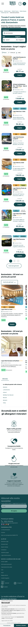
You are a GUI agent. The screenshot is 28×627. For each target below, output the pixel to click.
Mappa (4, 52)
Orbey (4, 402)
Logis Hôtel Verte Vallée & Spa (19, 214)
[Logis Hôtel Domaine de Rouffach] (7, 61)
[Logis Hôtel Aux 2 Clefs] (7, 113)
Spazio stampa (4, 547)
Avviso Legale (4, 561)
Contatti (3, 532)
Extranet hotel (4, 544)
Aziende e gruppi (5, 552)
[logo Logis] (13, 3)
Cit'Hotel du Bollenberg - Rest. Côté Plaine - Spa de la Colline (20, 86)
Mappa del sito (4, 575)
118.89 (20, 98)
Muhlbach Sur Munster (8, 395)
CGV (2, 569)
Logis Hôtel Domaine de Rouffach (19, 58)
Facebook (7, 583)
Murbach (5, 400)
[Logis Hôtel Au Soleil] (7, 164)
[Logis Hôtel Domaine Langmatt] (7, 138)
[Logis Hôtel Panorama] (7, 240)
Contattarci (3, 549)
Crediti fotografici (5, 578)
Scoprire (19, 75)
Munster (5, 397)
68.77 (20, 71)
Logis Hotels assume (6, 555)
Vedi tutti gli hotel (14, 266)
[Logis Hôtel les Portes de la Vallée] (7, 189)
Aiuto (2, 572)
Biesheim (5, 387)
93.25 (20, 226)
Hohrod (4, 392)
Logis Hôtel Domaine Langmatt (18, 137)
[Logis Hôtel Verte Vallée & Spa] (7, 215)
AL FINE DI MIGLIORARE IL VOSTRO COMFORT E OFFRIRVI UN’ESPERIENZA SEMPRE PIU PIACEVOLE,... (12, 315)
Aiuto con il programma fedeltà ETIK (9, 535)
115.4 (20, 252)
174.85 (20, 149)
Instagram (19, 583)
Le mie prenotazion (5, 529)
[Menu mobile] (2, 3)
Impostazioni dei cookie (6, 567)
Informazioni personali (6, 564)
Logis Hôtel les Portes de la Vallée (19, 189)
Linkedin (6, 587)
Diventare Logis (4, 541)
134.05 (20, 175)
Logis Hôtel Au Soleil (7, 309)
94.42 (20, 124)
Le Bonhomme (6, 389)
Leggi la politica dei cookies (7, 620)
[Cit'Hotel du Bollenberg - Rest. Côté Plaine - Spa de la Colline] (7, 85)
